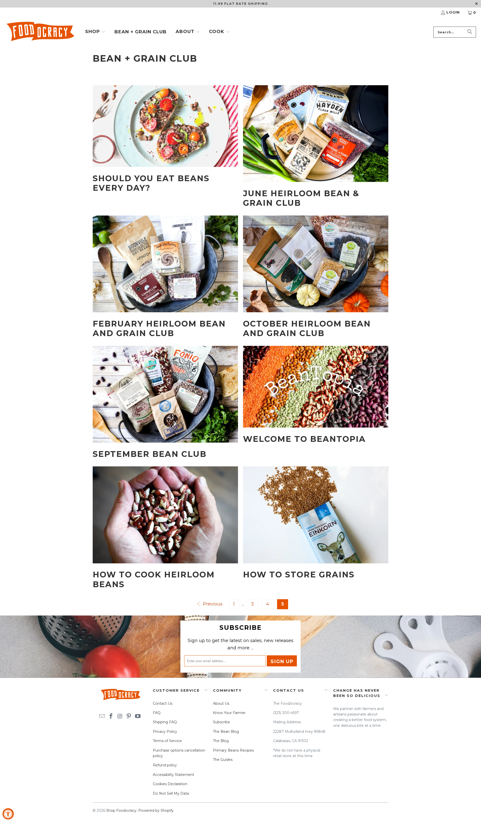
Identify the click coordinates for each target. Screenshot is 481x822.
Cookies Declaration (170, 784)
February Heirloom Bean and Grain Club (159, 328)
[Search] (469, 32)
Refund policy (165, 765)
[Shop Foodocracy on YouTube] (138, 716)
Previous (212, 604)
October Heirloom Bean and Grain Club (307, 328)
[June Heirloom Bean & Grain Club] (315, 133)
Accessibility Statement (173, 774)
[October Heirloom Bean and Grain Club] (315, 264)
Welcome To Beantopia (304, 439)
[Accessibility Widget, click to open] (8, 813)
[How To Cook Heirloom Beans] (165, 514)
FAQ (157, 712)
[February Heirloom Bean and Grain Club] (165, 264)
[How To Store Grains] (315, 514)
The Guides (222, 759)
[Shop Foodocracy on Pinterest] (129, 716)
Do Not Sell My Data (171, 793)
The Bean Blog (226, 731)
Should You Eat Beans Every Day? (151, 183)
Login (453, 12)
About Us (221, 703)
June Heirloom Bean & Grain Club (301, 198)
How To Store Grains (298, 574)
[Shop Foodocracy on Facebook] (111, 716)
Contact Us (162, 703)
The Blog (221, 741)
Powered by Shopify (156, 810)
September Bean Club (149, 454)
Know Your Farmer (229, 712)
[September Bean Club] (165, 394)
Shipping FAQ (165, 722)
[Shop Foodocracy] (40, 32)
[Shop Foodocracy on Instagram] (120, 716)
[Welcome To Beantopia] (315, 387)
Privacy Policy (165, 731)
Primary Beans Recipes (233, 750)
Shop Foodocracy (121, 810)
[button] (95, 32)
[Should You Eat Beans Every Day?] (165, 126)
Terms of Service (167, 741)
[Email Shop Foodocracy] (102, 716)
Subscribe (221, 722)
